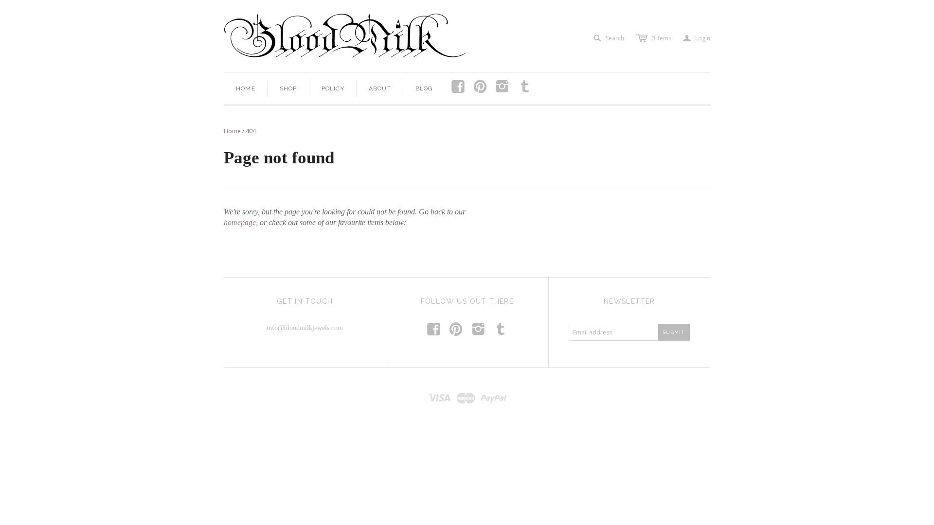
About (380, 88)
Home (245, 88)
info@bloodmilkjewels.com (305, 328)
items (661, 38)
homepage (240, 222)
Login (696, 38)
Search (615, 38)
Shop (288, 88)
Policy (333, 88)
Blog (424, 88)
